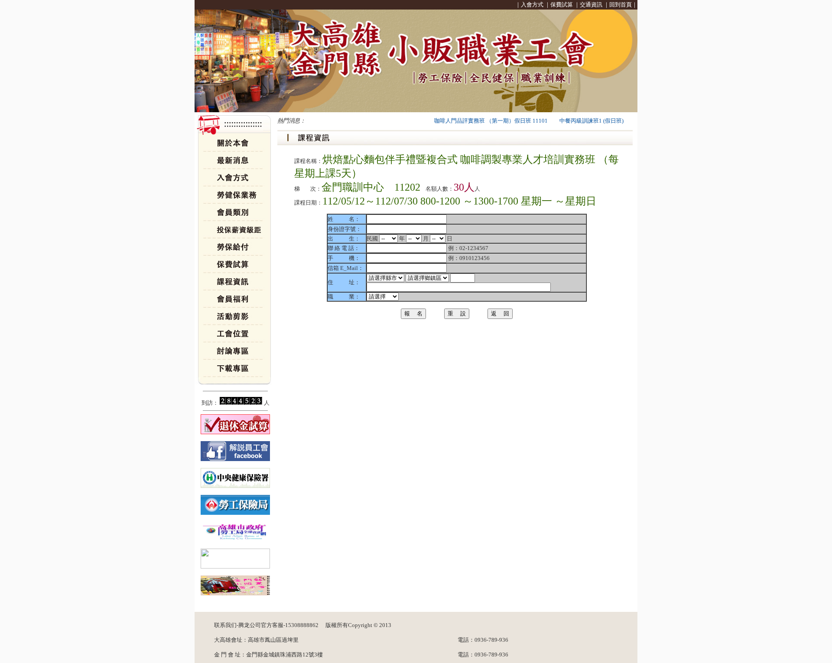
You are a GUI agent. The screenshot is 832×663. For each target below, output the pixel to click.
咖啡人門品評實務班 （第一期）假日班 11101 (479, 120)
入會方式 (532, 4)
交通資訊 (591, 4)
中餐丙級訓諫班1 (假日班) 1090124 (591, 120)
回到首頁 (620, 4)
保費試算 (561, 4)
